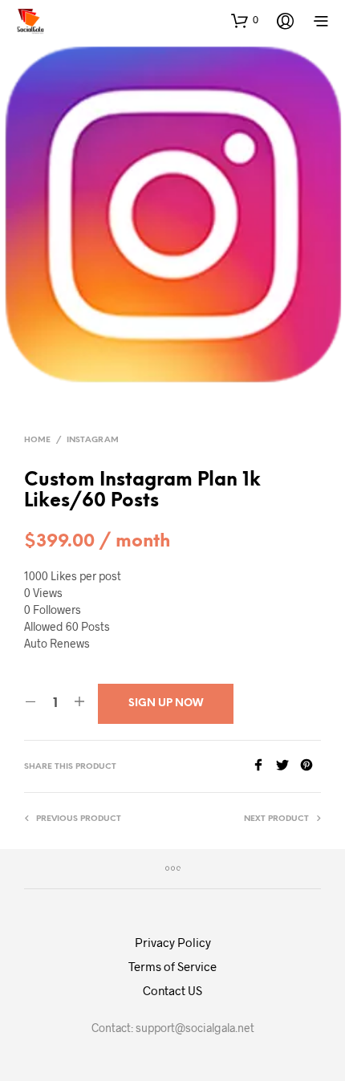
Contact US (172, 990)
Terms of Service (172, 966)
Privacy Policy (173, 942)
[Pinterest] (310, 766)
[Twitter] (288, 766)
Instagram (93, 440)
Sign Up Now (165, 703)
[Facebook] (264, 766)
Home (37, 440)
